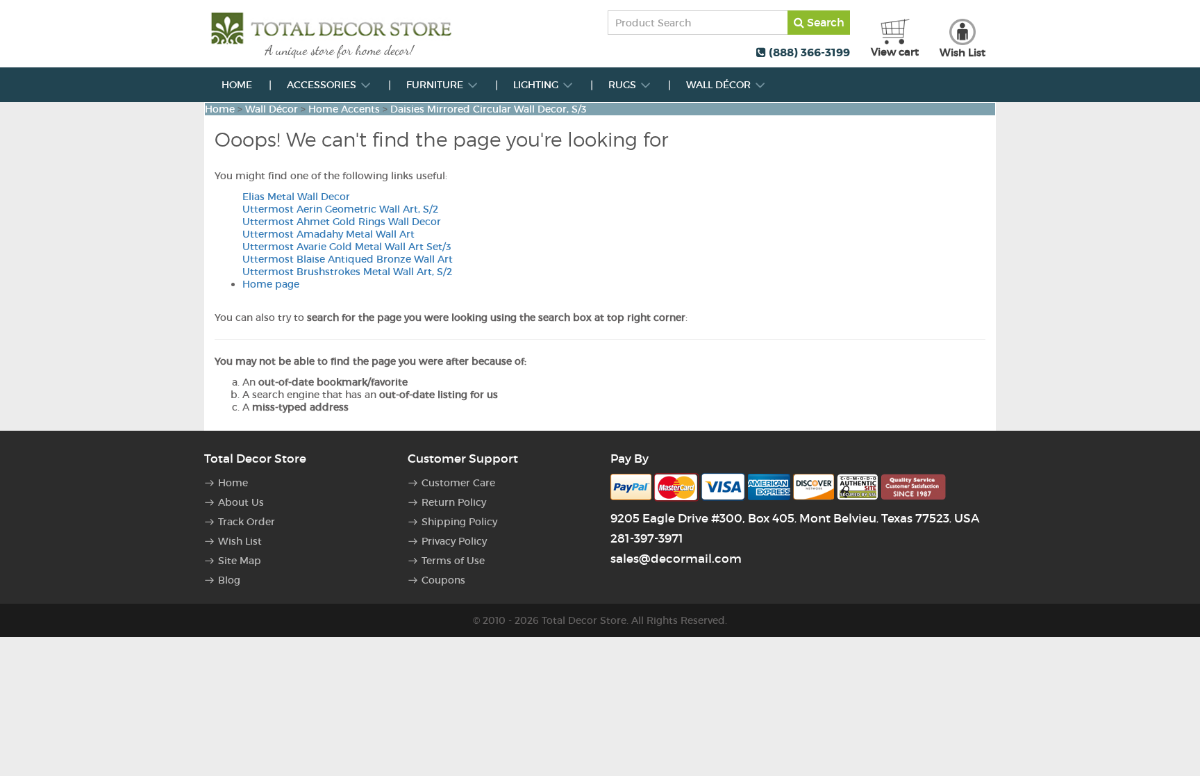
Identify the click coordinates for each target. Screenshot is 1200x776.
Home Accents (344, 109)
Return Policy (454, 502)
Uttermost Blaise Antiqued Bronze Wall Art (347, 259)
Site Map (239, 560)
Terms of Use (453, 560)
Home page (270, 284)
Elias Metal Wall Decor (296, 196)
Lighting (537, 85)
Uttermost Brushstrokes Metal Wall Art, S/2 (347, 271)
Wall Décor (719, 85)
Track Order (246, 521)
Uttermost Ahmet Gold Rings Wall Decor (341, 221)
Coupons (443, 580)
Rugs (623, 85)
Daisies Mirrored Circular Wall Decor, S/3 (488, 109)
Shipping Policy (459, 521)
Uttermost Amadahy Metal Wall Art (328, 234)
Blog (229, 580)
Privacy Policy (454, 541)
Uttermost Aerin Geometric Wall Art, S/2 (340, 209)
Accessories (323, 85)
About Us (241, 502)
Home (237, 85)
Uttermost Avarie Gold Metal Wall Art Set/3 (346, 246)
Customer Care (458, 483)
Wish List (240, 541)
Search (824, 22)
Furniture (436, 85)
